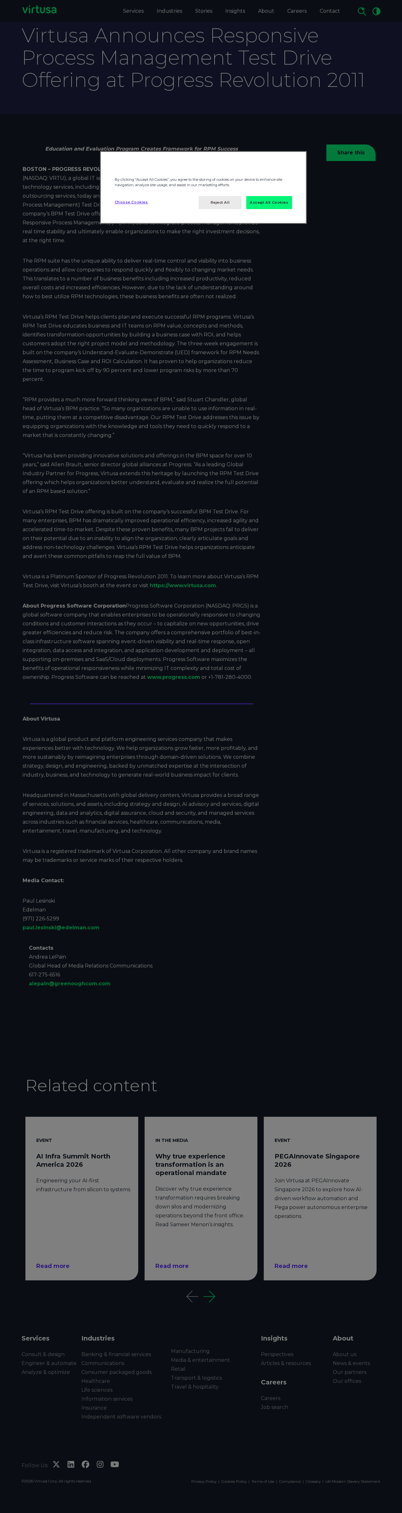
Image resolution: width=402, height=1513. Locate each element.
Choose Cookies (131, 202)
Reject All (220, 202)
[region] (203, 187)
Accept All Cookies (269, 202)
